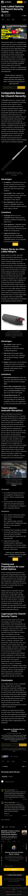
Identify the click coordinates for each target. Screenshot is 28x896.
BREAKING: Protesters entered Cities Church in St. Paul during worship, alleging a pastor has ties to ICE (10, 832)
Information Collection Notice (15, 749)
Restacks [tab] (11, 776)
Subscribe (19, 2)
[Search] (25, 826)
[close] (24, 846)
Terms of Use (21, 748)
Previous (6, 766)
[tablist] (7, 776)
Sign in (25, 2)
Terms (21, 887)
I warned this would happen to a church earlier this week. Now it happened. (9, 837)
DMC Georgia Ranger (9, 790)
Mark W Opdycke (8, 802)
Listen (24, 15)
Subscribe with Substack (15, 875)
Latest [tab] (6, 827)
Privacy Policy (16, 881)
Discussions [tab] (12, 827)
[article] (14, 836)
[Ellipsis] (26, 790)
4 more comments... (5, 819)
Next (23, 766)
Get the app (19, 891)
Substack (8, 894)
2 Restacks (15, 756)
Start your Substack (11, 891)
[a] (24, 833)
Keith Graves (7, 14)
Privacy (17, 887)
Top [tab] (3, 827)
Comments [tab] (4, 776)
